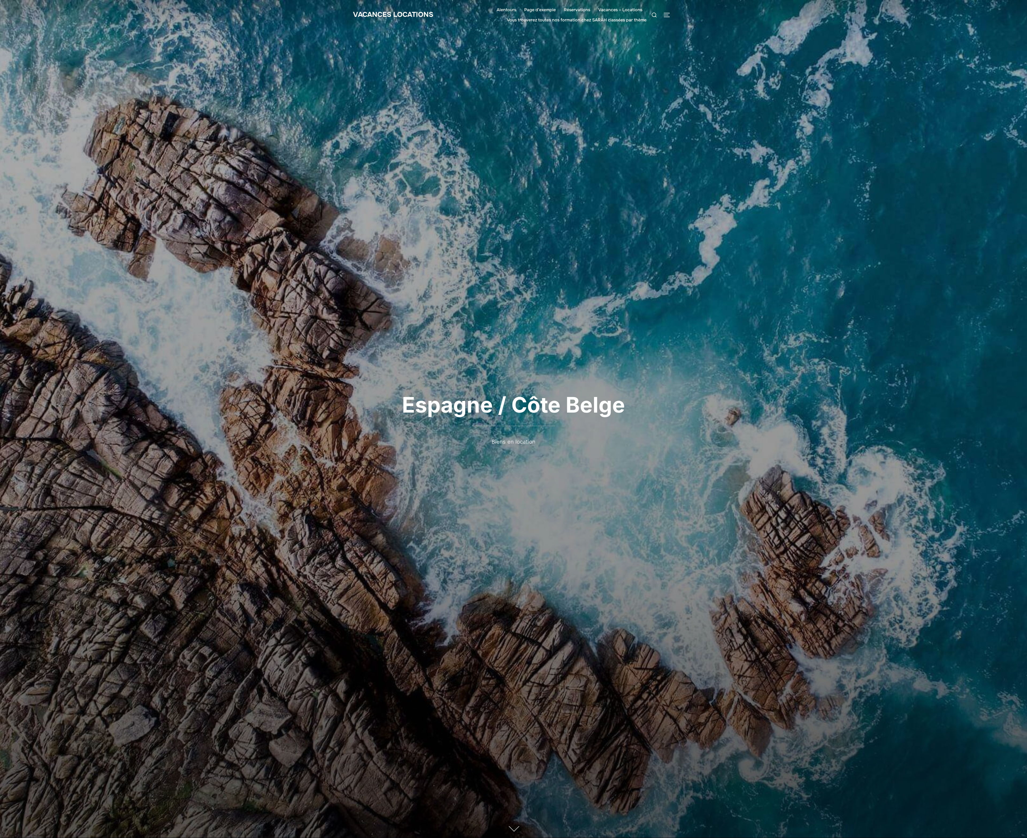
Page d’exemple (540, 10)
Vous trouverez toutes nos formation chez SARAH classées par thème (576, 20)
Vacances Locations (393, 14)
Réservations (577, 10)
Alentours (506, 10)
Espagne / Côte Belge (513, 405)
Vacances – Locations (620, 10)
